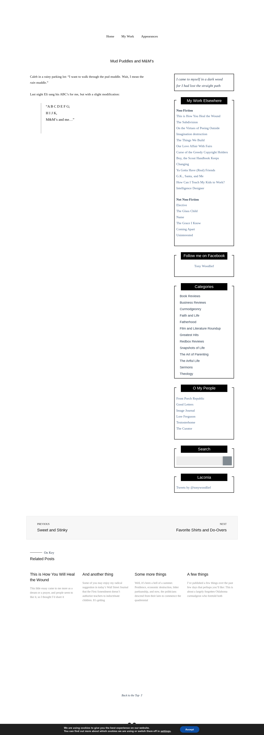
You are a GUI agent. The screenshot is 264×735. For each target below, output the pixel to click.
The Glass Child (187, 211)
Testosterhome (185, 422)
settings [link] (166, 731)
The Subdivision (187, 122)
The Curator (184, 428)
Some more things (150, 574)
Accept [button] (189, 729)
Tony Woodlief (204, 266)
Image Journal (185, 410)
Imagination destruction (191, 134)
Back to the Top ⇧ (132, 695)
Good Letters (184, 404)
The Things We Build (190, 140)
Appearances (149, 36)
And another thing (97, 574)
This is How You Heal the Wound (198, 116)
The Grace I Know (188, 223)
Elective (181, 205)
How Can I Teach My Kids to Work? (200, 182)
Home (110, 36)
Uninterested (184, 235)
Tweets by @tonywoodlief (193, 487)
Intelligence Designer (190, 188)
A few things (197, 574)
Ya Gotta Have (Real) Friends (195, 170)
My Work (127, 36)
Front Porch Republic (190, 398)
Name (180, 217)
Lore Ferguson (185, 416)
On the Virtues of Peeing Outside (198, 128)
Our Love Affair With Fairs (194, 146)
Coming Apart (185, 229)
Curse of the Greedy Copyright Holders (202, 152)
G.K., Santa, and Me (189, 176)
